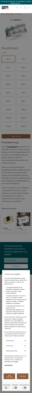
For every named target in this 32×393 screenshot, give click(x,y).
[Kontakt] (17, 8)
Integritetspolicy (8, 365)
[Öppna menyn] (28, 8)
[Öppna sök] (21, 8)
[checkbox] (15, 388)
